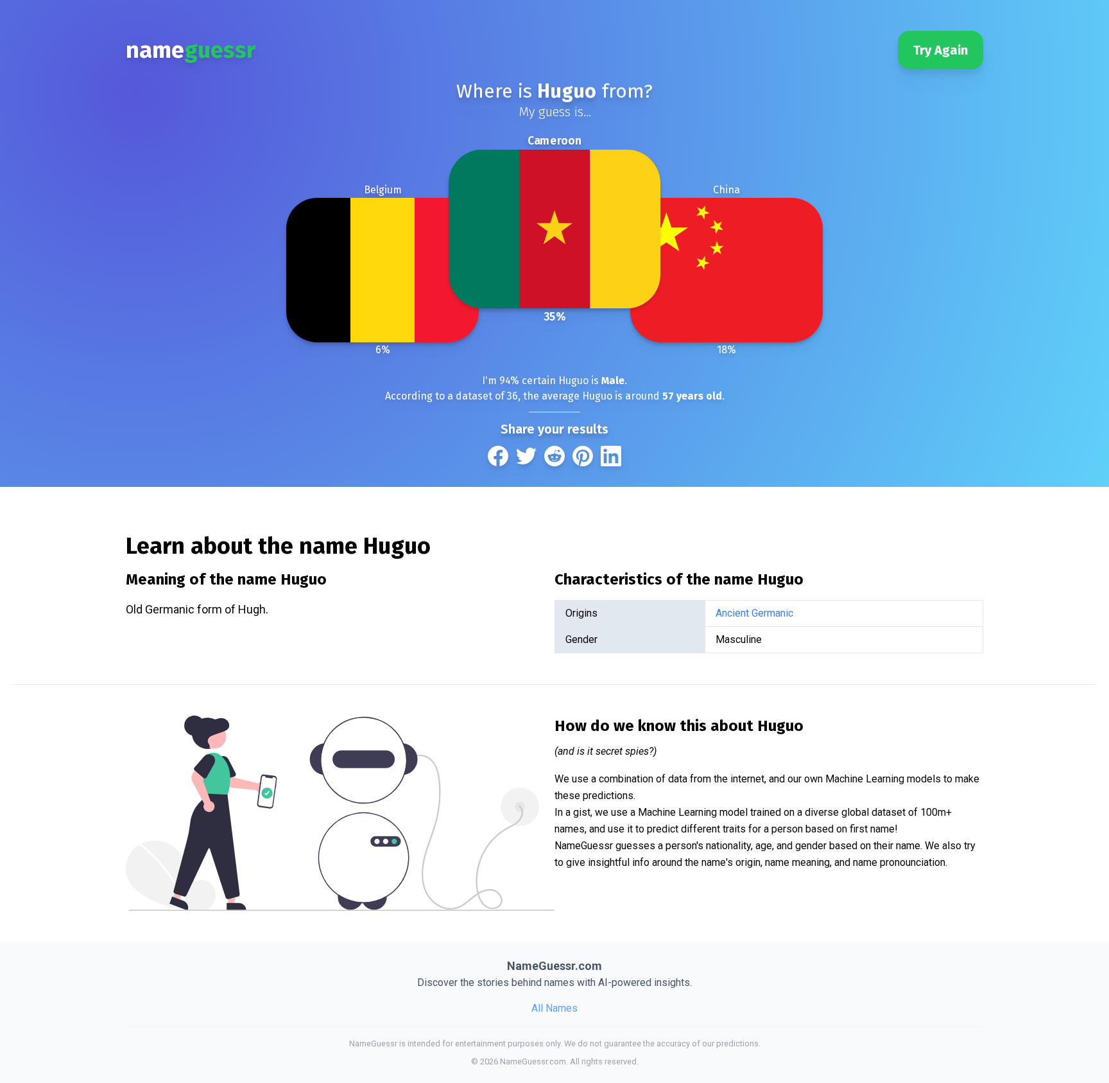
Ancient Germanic (754, 613)
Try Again (940, 50)
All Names (554, 1008)
